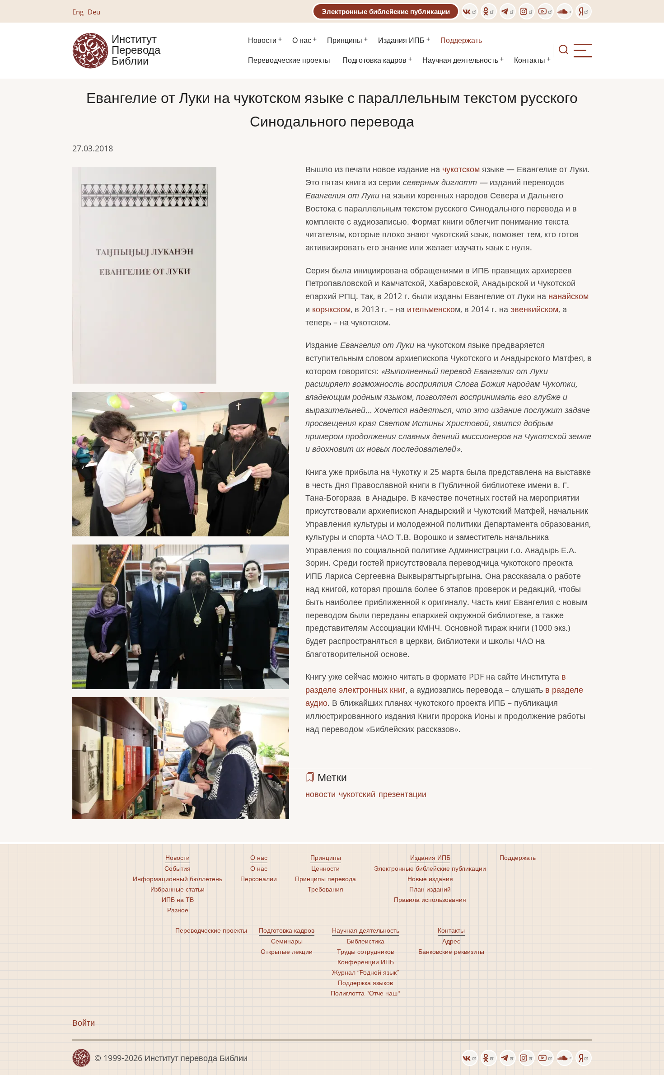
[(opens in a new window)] (470, 11)
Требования (325, 889)
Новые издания (430, 878)
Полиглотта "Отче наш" (365, 993)
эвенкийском (534, 309)
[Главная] (90, 49)
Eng (78, 11)
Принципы (344, 40)
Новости (262, 40)
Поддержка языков (365, 982)
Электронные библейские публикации (386, 11)
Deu (94, 11)
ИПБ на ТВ (178, 899)
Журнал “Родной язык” (365, 972)
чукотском (461, 169)
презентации (402, 794)
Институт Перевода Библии (136, 50)
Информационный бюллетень (177, 878)
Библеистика (365, 941)
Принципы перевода (325, 878)
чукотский (357, 794)
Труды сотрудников (365, 951)
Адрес (451, 941)
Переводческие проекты (289, 60)
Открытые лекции (287, 951)
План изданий (430, 889)
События (177, 868)
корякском (331, 309)
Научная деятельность (460, 60)
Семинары (287, 941)
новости (320, 794)
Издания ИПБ (401, 40)
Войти (83, 1022)
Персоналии (258, 878)
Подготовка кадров (374, 60)
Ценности (325, 868)
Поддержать (461, 40)
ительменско (431, 309)
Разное (177, 910)
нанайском (568, 296)
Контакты (529, 60)
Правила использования (430, 899)
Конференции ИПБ (365, 962)
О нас (301, 40)
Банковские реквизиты (451, 951)
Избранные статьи (177, 889)
